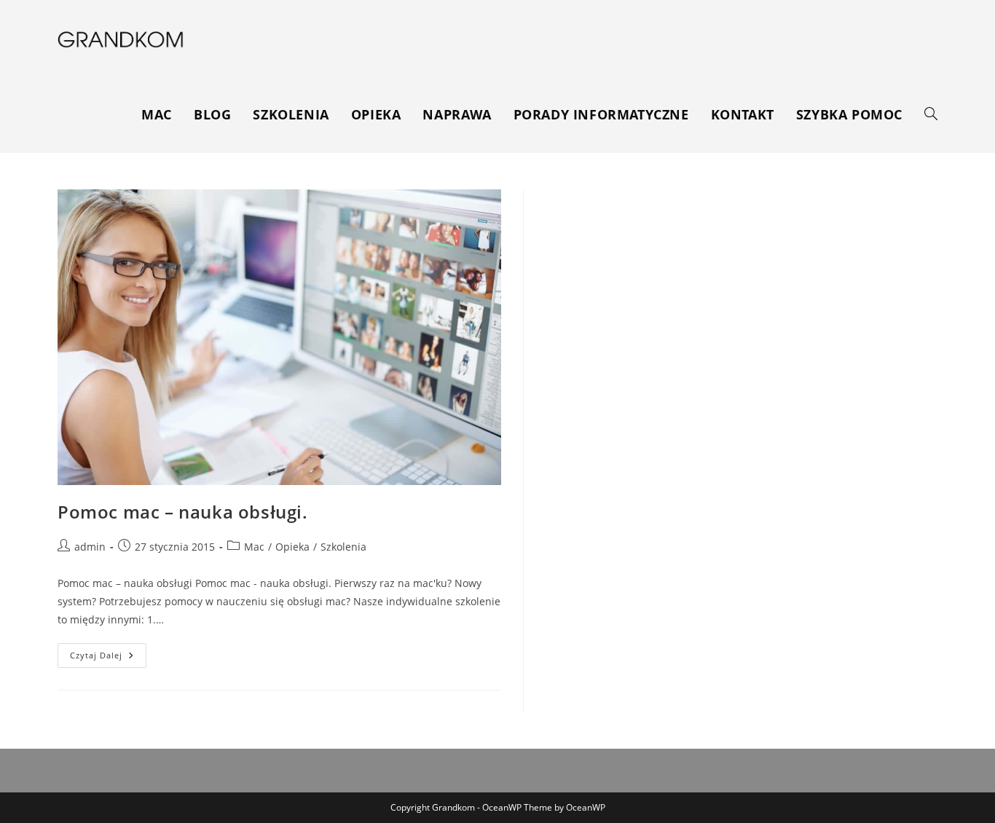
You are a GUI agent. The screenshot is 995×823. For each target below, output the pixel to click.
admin (90, 547)
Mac (254, 547)
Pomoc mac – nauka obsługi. (183, 512)
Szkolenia (343, 547)
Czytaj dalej (108, 658)
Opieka (292, 547)
